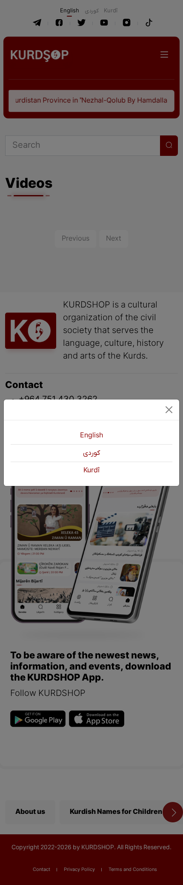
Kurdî (91, 470)
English (91, 435)
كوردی (91, 453)
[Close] (169, 410)
